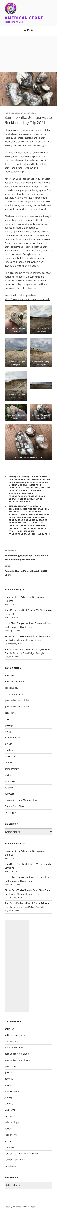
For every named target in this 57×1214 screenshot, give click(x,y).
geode (12, 520)
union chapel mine (39, 534)
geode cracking (27, 520)
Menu (30, 30)
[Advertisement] (28, 53)
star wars (36, 499)
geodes (13, 488)
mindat (32, 528)
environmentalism (38, 479)
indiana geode (18, 528)
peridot (33, 496)
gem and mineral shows (32, 517)
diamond (35, 506)
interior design (12, 737)
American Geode (24, 18)
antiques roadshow (34, 477)
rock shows (11, 781)
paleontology (17, 496)
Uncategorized (12, 812)
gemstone (35, 485)
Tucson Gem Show (20, 502)
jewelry (24, 490)
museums (30, 531)
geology (24, 488)
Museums (14, 493)
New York (27, 493)
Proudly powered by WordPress (20, 1206)
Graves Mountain (20, 523)
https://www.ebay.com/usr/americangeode (27, 299)
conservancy (17, 479)
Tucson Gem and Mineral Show (21, 800)
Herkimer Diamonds (33, 526)
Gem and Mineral (33, 509)
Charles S (30, 113)
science (23, 499)
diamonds (15, 509)
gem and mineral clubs (23, 482)
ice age (35, 488)
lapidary (35, 490)
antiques (15, 477)
